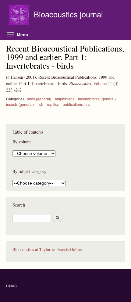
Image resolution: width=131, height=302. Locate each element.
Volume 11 (102, 83)
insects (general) (20, 104)
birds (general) (39, 98)
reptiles (53, 104)
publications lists (76, 104)
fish (40, 104)
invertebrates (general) (97, 98)
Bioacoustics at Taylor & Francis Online (47, 249)
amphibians (64, 98)
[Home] (20, 15)
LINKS (11, 285)
